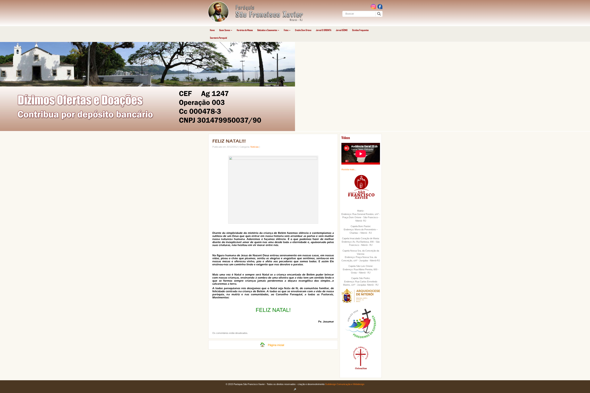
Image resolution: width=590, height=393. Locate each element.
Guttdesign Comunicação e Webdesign (344, 384)
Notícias (254, 146)
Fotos (286, 30)
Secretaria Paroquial (218, 37)
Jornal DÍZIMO (342, 30)
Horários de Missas (245, 30)
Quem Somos (225, 30)
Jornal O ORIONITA (323, 30)
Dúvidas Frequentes (360, 30)
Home (212, 30)
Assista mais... (348, 169)
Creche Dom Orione (303, 30)
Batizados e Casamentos (267, 30)
